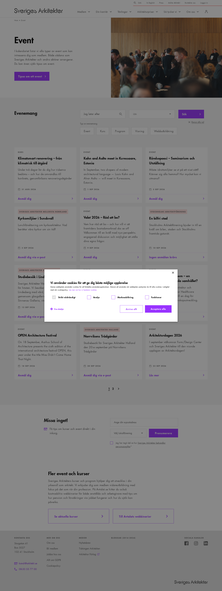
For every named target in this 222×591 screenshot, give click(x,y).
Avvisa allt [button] (131, 309)
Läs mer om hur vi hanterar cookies (83, 289)
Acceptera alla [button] (158, 308)
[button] (57, 309)
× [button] (173, 273)
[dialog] (111, 295)
